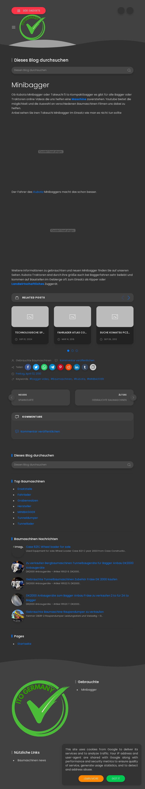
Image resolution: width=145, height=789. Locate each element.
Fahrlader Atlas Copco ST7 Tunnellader (85, 332)
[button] (28, 367)
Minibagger (89, 690)
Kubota (38, 192)
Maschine (79, 99)
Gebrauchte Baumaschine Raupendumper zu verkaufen (65, 612)
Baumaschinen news (32, 760)
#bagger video (39, 379)
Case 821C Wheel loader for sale (48, 547)
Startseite (24, 644)
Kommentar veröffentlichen (76, 360)
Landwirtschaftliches (27, 284)
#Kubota (79, 379)
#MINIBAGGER (95, 379)
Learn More (91, 778)
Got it (116, 778)
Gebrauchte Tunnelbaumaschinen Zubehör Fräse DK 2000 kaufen (71, 579)
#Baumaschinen (61, 379)
